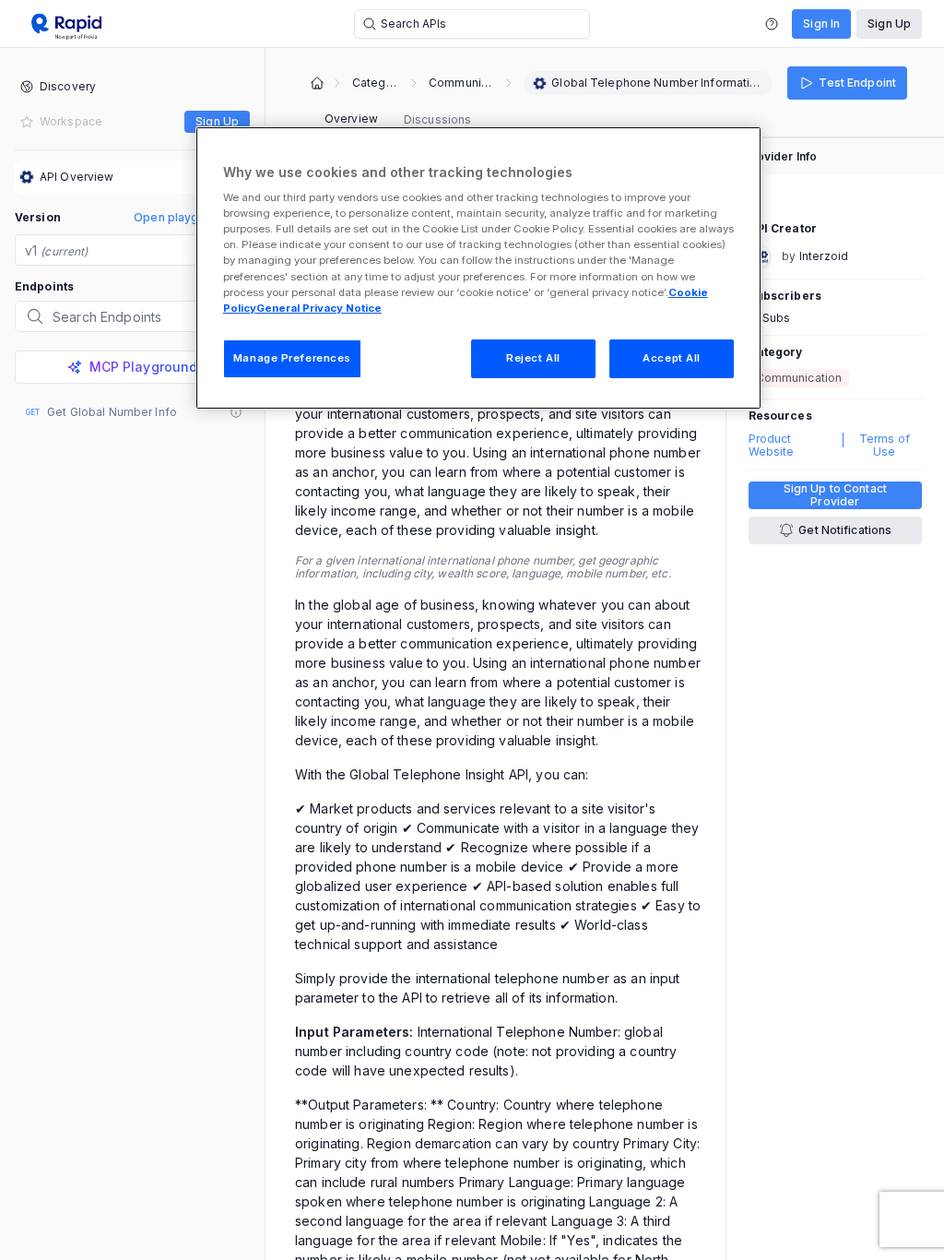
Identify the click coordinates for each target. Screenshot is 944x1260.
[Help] (771, 24)
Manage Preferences (292, 357)
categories (375, 83)
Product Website (772, 445)
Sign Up (889, 23)
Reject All (533, 357)
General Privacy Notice (319, 308)
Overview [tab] (351, 118)
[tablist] (397, 120)
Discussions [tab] (437, 119)
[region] (478, 268)
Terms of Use (884, 445)
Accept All (672, 357)
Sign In (821, 23)
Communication (461, 83)
